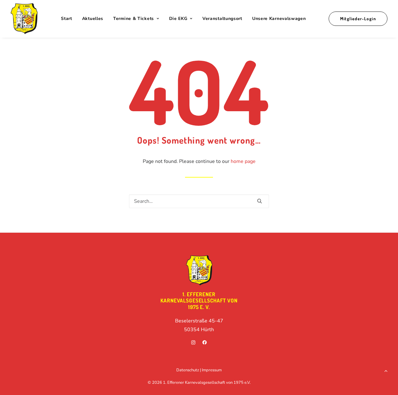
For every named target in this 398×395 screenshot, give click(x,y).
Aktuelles (92, 18)
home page (243, 161)
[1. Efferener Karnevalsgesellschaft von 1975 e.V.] (24, 18)
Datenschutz (187, 370)
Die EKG (178, 18)
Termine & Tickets (133, 18)
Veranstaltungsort (222, 18)
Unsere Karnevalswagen (279, 18)
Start (66, 18)
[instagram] (193, 343)
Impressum (212, 370)
